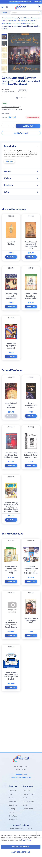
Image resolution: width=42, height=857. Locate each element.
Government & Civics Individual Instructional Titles (18, 23)
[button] (5, 42)
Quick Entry (13, 805)
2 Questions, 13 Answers (10, 107)
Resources (12, 801)
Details (8, 171)
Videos (7, 178)
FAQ (10, 794)
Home (4, 18)
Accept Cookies (20, 846)
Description (10, 146)
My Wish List (13, 819)
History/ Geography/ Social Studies (18, 18)
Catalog (25, 805)
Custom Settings (20, 852)
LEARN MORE (37, 2)
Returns (11, 812)
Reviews (8, 185)
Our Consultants (28, 798)
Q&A (6, 192)
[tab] (21, 146)
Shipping (12, 809)
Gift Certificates (28, 801)
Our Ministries (28, 809)
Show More (9, 161)
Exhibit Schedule (29, 794)
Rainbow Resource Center (21, 759)
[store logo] (20, 6)
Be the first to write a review (12, 109)
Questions (12, 798)
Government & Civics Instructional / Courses (21, 21)
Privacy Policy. (26, 840)
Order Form (13, 816)
